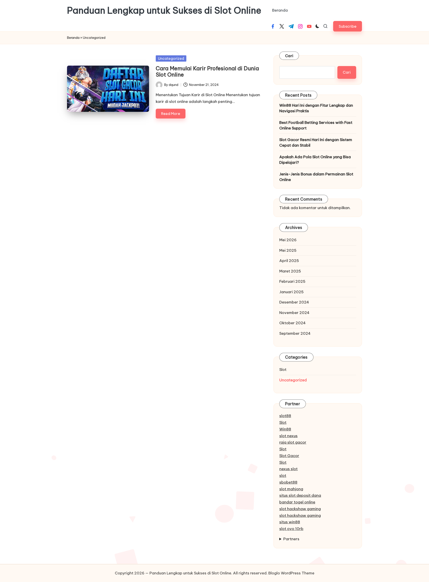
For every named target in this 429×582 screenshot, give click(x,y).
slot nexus (288, 435)
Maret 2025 (290, 271)
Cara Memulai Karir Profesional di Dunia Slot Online (207, 71)
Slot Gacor (289, 455)
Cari (289, 55)
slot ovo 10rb (291, 528)
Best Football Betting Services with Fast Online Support (315, 125)
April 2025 (289, 260)
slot (282, 475)
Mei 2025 (288, 250)
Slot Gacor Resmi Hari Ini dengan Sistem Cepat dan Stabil (315, 142)
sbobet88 (288, 482)
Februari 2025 (292, 281)
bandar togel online (297, 502)
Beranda (73, 38)
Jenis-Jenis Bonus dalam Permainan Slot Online (316, 177)
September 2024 (295, 333)
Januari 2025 (291, 291)
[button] (347, 26)
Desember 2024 (294, 302)
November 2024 (294, 312)
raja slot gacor (292, 442)
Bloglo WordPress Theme (291, 573)
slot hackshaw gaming (300, 508)
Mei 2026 (288, 239)
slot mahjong (291, 488)
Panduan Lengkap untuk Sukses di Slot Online (164, 10)
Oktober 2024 (292, 322)
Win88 (285, 429)
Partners (291, 538)
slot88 (285, 415)
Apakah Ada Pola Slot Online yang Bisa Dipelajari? (315, 159)
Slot (282, 369)
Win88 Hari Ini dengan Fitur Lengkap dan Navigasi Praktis (316, 108)
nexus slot (288, 468)
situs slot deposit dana (300, 495)
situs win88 (289, 522)
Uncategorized (171, 58)
